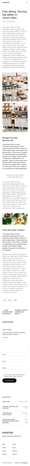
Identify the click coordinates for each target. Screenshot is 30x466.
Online (9, 300)
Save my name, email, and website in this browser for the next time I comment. (14, 375)
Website (4, 368)
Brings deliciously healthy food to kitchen (7, 311)
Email (4, 361)
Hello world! (6, 401)
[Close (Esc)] (24, 1)
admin (9, 21)
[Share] (21, 1)
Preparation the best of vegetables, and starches (21, 311)
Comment (5, 337)
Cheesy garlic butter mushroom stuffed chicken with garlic (10, 421)
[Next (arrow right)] (27, 233)
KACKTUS (7, 432)
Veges (15, 300)
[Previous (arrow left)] (3, 233)
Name (4, 354)
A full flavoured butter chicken (7, 413)
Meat (13, 21)
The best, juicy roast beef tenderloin (10, 407)
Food (4, 300)
